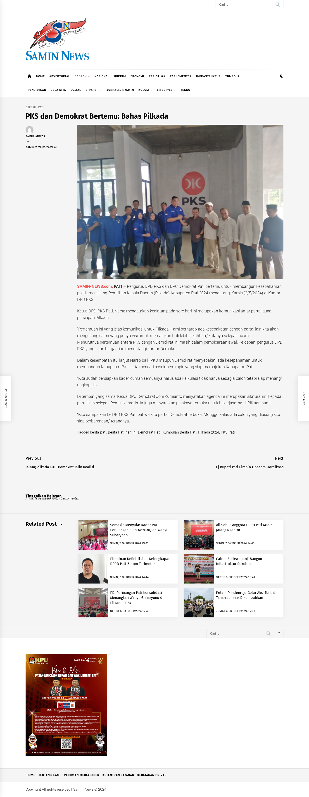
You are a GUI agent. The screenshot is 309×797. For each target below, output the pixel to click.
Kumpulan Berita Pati (179, 432)
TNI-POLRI (233, 76)
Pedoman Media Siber (81, 775)
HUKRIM (120, 76)
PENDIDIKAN (37, 89)
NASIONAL (102, 76)
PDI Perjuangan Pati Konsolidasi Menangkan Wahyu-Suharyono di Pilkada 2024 (137, 598)
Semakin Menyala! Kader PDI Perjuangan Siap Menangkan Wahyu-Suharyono (140, 530)
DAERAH (81, 76)
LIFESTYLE (165, 89)
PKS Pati (228, 432)
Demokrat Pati (149, 432)
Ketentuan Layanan (118, 775)
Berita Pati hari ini (122, 432)
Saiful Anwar (35, 136)
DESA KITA (58, 89)
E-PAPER (92, 89)
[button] (281, 76)
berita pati (98, 432)
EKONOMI (137, 76)
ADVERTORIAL (59, 76)
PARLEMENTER (181, 76)
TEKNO (185, 89)
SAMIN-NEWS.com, (95, 286)
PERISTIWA (157, 76)
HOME (40, 76)
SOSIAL (76, 89)
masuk (47, 498)
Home (31, 775)
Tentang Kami (49, 775)
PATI (40, 107)
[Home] (30, 76)
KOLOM (143, 89)
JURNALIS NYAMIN (120, 89)
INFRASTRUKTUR (208, 76)
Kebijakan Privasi (152, 775)
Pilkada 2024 (208, 432)
